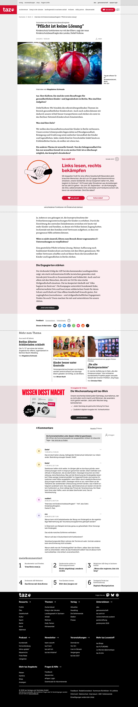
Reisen (21, 673)
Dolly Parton (49, 623)
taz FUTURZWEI (102, 647)
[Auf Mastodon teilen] (59, 325)
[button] (118, 10)
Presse (73, 620)
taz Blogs (99, 643)
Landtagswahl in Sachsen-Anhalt (55, 615)
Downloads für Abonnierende (56, 682)
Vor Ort (73, 646)
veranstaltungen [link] (29, 3)
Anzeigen (22, 682)
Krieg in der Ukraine (52, 610)
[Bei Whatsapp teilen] (73, 325)
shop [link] (38, 3)
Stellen (73, 617)
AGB (100, 694)
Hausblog (74, 610)
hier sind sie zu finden (60, 440)
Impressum (93, 694)
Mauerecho (23, 652)
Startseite (22, 17)
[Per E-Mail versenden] (55, 325)
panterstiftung (101, 620)
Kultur (21, 617)
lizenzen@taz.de (33, 694)
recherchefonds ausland (105, 617)
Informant (74, 694)
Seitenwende (107, 694)
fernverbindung (25, 646)
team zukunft (49, 643)
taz (25, 595)
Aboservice (49, 675)
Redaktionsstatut (85, 691)
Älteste (99, 428)
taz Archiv (100, 653)
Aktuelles (74, 607)
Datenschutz (84, 694)
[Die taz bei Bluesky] (112, 596)
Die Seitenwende (77, 614)
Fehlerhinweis (61, 320)
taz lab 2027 (75, 656)
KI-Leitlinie (114, 691)
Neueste (93, 428)
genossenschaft (102, 610)
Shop (21, 679)
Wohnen (48, 620)
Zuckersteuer (50, 607)
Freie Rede (23, 656)
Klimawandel (49, 626)
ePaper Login (50, 678)
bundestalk (23, 643)
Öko (20, 610)
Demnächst (75, 643)
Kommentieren (50, 320)
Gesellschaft (23, 614)
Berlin (29, 17)
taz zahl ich (100, 614)
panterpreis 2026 (102, 623)
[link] (24, 9)
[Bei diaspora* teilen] (78, 325)
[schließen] (117, 159)
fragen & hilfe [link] (45, 3)
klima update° (24, 649)
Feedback (48, 672)
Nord (21, 626)
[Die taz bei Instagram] (117, 596)
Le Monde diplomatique (105, 650)
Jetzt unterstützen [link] (47, 308)
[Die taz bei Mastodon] (108, 596)
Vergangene (75, 652)
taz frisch (48, 646)
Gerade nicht (110, 159)
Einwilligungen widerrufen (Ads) (82, 697)
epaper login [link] (113, 3)
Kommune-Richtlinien (101, 691)
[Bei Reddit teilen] (83, 325)
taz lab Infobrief (51, 652)
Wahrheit (22, 630)
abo (97, 607)
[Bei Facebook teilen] (69, 325)
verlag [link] (21, 3)
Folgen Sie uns (100, 595)
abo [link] (95, 3)
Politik (21, 607)
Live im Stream (76, 649)
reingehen (23, 659)
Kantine (22, 676)
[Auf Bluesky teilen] (64, 325)
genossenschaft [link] (103, 3)
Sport (21, 620)
